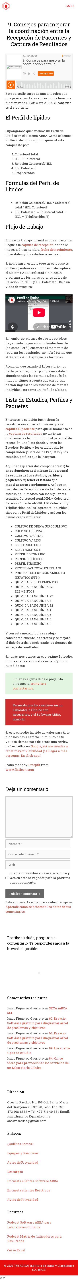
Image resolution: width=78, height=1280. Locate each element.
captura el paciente (20, 429)
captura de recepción (38, 245)
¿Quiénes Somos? (20, 1144)
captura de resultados (25, 433)
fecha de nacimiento (56, 249)
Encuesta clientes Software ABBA (32, 1181)
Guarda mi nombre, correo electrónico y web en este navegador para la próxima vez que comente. (39, 877)
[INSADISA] (6, 6)
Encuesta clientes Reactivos (28, 1190)
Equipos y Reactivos (22, 1153)
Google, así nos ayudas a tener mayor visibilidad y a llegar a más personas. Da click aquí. (36, 751)
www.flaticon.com (19, 769)
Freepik (34, 765)
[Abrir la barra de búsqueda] (52, 6)
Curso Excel (16, 1250)
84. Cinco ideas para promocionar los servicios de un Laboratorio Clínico (38, 1063)
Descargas (15, 1172)
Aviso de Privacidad (22, 1162)
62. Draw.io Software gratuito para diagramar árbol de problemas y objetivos (37, 1023)
